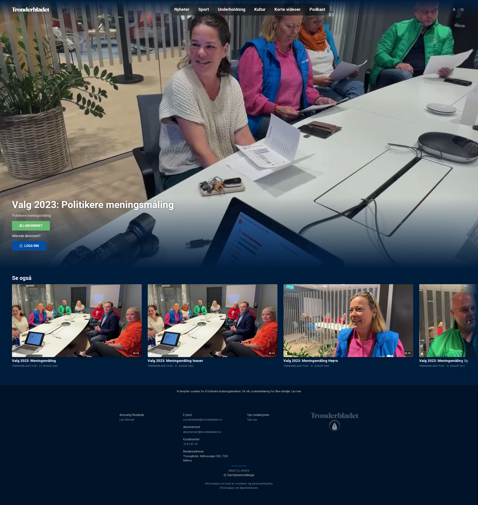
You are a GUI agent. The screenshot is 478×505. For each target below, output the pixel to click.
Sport (203, 9)
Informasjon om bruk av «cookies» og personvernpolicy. (239, 483)
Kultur (260, 9)
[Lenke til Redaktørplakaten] (334, 425)
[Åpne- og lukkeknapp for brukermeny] (454, 9)
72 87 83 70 (190, 444)
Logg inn (31, 246)
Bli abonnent (30, 226)
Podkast (317, 9)
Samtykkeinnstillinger (240, 475)
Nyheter (181, 9)
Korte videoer (287, 9)
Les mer (296, 391)
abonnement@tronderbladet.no (202, 432)
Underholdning (231, 9)
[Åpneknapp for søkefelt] (462, 9)
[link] (30, 9)
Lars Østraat (127, 419)
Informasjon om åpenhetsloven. (239, 488)
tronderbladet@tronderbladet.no (202, 419)
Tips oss (252, 419)
